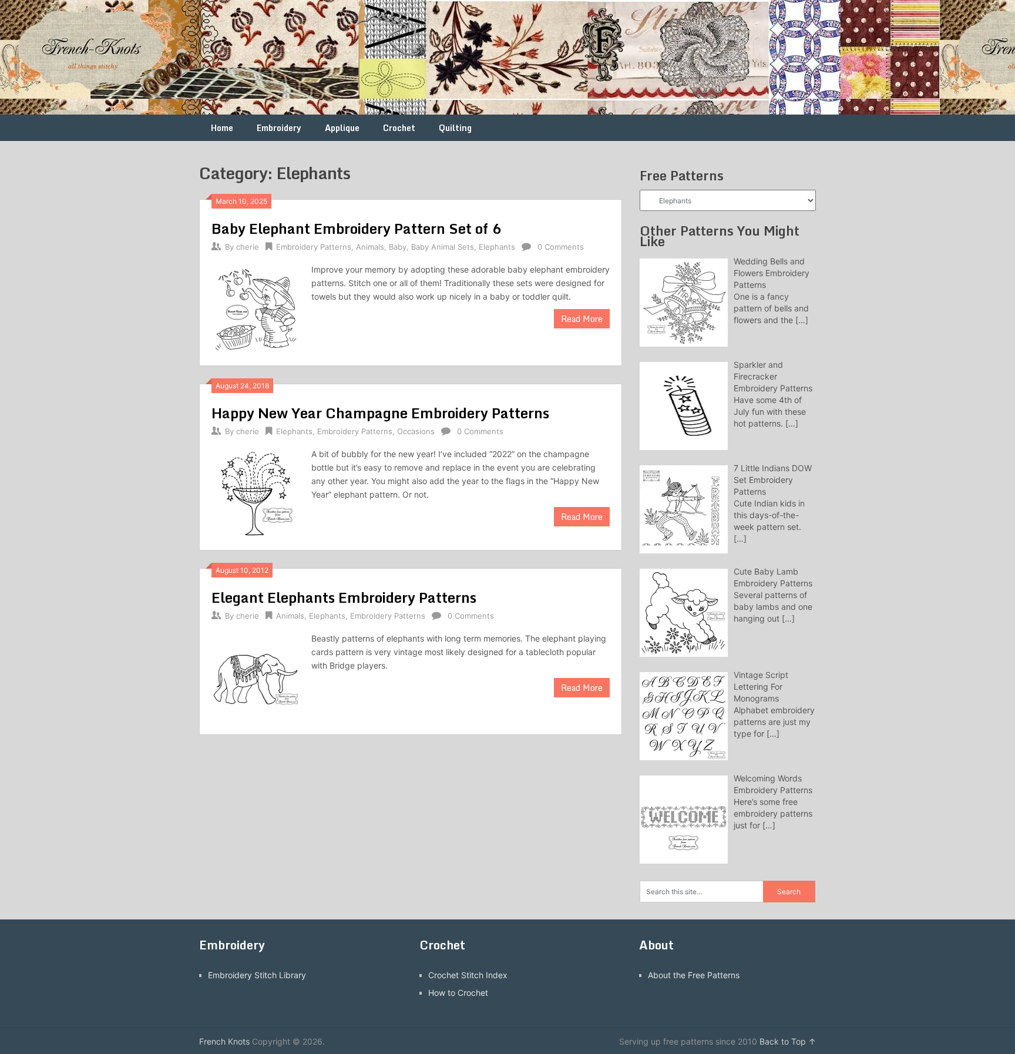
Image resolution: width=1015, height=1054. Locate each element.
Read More (582, 318)
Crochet (399, 128)
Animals (370, 246)
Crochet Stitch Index (468, 975)
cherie (247, 246)
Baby (397, 246)
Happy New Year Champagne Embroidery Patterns (380, 412)
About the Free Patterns (694, 975)
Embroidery (279, 128)
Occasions (416, 431)
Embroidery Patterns (313, 246)
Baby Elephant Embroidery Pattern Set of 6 (356, 228)
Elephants (497, 246)
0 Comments (560, 246)
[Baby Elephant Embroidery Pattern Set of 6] (255, 308)
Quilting (455, 128)
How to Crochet (458, 993)
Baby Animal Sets (442, 246)
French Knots (224, 1041)
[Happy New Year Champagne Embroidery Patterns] (255, 492)
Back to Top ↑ (787, 1041)
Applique (342, 128)
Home (222, 128)
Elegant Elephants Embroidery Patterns (343, 597)
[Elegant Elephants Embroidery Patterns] (255, 677)
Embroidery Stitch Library (257, 975)
